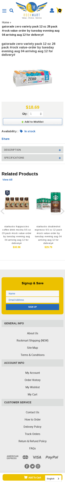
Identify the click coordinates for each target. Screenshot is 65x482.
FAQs (32, 448)
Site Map (32, 348)
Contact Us (32, 412)
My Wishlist (32, 387)
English (50, 478)
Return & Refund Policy (33, 441)
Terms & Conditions (33, 355)
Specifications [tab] (14, 157)
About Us (32, 333)
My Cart (32, 394)
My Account (32, 373)
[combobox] (53, 478)
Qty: (25, 113)
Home (5, 22)
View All (7, 179)
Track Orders (32, 434)
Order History (33, 380)
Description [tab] (12, 149)
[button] (32, 121)
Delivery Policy (32, 427)
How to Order (33, 419)
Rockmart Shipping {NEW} (32, 340)
